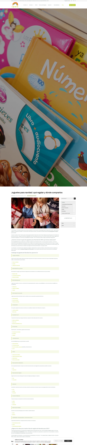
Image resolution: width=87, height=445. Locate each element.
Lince (13, 389)
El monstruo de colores (16, 331)
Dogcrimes (14, 369)
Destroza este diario (15, 359)
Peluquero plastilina (15, 301)
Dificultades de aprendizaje (31, 195)
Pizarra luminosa (15, 343)
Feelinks (13, 335)
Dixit (13, 368)
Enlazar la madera (15, 277)
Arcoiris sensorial (15, 300)
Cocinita (13, 263)
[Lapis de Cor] (15, 5)
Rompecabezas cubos (16, 422)
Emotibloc (14, 333)
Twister (13, 290)
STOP (13, 348)
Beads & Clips (14, 273)
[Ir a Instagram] (75, 0)
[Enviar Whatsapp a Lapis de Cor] (71, 0)
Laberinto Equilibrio (15, 288)
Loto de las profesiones (16, 275)
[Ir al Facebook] (73, 0)
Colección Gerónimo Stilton (17, 356)
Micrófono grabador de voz (17, 323)
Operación (14, 404)
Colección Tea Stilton (16, 354)
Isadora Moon (14, 358)
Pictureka (14, 392)
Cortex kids (14, 379)
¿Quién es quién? (15, 310)
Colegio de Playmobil (16, 265)
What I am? (14, 321)
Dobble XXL (14, 286)
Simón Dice (14, 311)
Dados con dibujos (15, 320)
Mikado (13, 402)
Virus (13, 378)
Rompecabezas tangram (16, 426)
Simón (13, 412)
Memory (13, 414)
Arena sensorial (15, 298)
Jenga (13, 401)
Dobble (13, 391)
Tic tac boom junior (15, 345)
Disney (13, 424)
